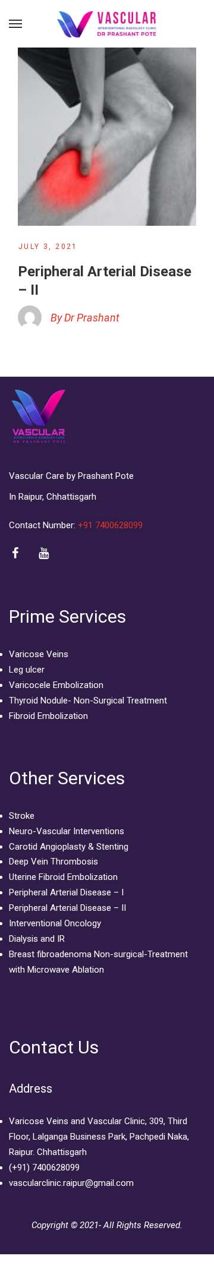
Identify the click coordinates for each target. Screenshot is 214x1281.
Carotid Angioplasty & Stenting (68, 846)
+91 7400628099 (111, 525)
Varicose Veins (38, 654)
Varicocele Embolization (56, 685)
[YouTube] (44, 553)
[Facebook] (15, 553)
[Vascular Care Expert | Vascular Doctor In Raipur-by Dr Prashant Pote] (107, 24)
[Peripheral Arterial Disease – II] (107, 137)
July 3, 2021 (48, 246)
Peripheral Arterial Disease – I (66, 892)
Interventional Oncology (55, 923)
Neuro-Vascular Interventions (66, 831)
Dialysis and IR (37, 938)
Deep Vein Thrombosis (53, 861)
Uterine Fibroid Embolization (63, 877)
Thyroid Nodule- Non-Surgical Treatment (88, 700)
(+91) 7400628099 (44, 1167)
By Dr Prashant (85, 317)
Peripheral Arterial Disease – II (67, 908)
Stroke (21, 815)
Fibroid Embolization (48, 716)
